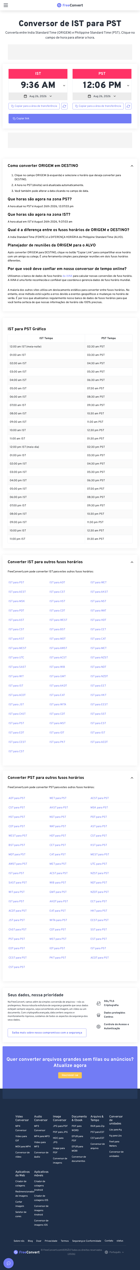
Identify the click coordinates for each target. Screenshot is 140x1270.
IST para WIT (16, 676)
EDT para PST (17, 948)
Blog (30, 1241)
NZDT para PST (99, 892)
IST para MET (98, 648)
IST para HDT (98, 620)
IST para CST (57, 592)
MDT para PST (17, 854)
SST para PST (98, 929)
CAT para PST (58, 854)
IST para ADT (57, 582)
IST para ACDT (17, 695)
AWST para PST (18, 864)
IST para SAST (17, 667)
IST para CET (98, 629)
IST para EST (98, 723)
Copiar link (22, 118)
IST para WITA (58, 704)
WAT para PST (58, 826)
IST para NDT (98, 667)
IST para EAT (57, 695)
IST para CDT (57, 610)
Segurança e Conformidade (86, 1241)
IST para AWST (58, 648)
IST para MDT (58, 639)
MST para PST (58, 939)
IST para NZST (99, 657)
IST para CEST (17, 742)
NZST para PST (99, 873)
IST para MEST (17, 648)
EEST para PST (99, 920)
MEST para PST (99, 854)
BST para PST (17, 845)
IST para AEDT (99, 742)
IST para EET (98, 686)
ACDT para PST (18, 911)
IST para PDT (16, 610)
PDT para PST (98, 817)
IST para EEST (99, 704)
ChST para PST (17, 929)
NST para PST (58, 817)
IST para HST (57, 601)
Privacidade (51, 1241)
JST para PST (17, 920)
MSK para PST (99, 807)
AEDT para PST (99, 958)
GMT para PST (58, 892)
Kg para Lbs (115, 1135)
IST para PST (16, 582)
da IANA (67, 276)
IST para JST (16, 704)
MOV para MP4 (23, 1146)
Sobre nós (19, 1241)
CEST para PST (18, 958)
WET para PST (58, 798)
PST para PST (17, 939)
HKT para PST (98, 911)
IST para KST (16, 639)
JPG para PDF (60, 1126)
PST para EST (97, 1132)
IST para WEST (58, 620)
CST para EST (97, 1138)
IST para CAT (98, 639)
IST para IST (16, 686)
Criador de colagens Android (39, 1185)
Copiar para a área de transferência (36, 106)
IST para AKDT (58, 686)
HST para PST (17, 817)
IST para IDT (57, 732)
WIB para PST (58, 882)
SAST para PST (18, 882)
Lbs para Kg (115, 1129)
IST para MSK (17, 601)
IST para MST (58, 723)
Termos (65, 1241)
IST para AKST (99, 592)
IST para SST (98, 714)
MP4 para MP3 (42, 1136)
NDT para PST (98, 882)
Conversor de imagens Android (41, 1210)
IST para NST (98, 601)
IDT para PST (57, 948)
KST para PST (98, 845)
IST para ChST (17, 714)
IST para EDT (16, 732)
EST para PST (98, 939)
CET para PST (58, 845)
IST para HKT (98, 695)
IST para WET (98, 582)
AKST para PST (59, 807)
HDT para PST (58, 836)
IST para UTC (16, 657)
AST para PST (98, 826)
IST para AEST (17, 592)
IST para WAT (98, 610)
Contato (109, 1240)
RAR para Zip (97, 1126)
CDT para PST (17, 826)
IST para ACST (58, 657)
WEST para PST (18, 836)
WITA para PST (58, 920)
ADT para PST (17, 798)
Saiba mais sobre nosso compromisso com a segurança (47, 1032)
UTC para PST (98, 864)
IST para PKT (57, 742)
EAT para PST (58, 911)
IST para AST (16, 620)
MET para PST (58, 864)
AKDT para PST (59, 901)
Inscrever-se (70, 1075)
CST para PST (17, 807)
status (120, 1240)
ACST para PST (59, 873)
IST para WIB (57, 667)
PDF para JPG (60, 1132)
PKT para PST (58, 958)
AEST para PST (99, 798)
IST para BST (57, 629)
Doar (38, 1241)
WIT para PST (17, 892)
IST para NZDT (99, 676)
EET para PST (98, 901)
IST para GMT (58, 676)
